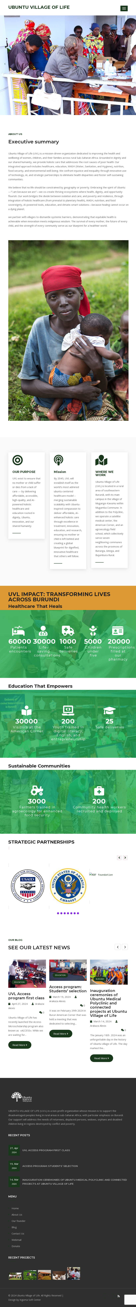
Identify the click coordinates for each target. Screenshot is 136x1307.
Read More (19, 1033)
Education (19, 975)
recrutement (102, 972)
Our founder (19, 1221)
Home (15, 1208)
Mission (60, 472)
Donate (16, 1246)
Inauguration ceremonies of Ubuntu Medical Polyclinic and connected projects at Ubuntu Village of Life (67, 1003)
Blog (14, 1227)
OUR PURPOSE (23, 472)
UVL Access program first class (46, 1150)
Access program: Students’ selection (27, 989)
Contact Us (18, 1233)
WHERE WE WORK (104, 473)
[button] (125, 857)
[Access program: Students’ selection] (27, 976)
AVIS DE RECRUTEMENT (105, 986)
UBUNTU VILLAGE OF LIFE (39, 7)
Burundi (59, 979)
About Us (17, 1214)
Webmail (16, 1239)
